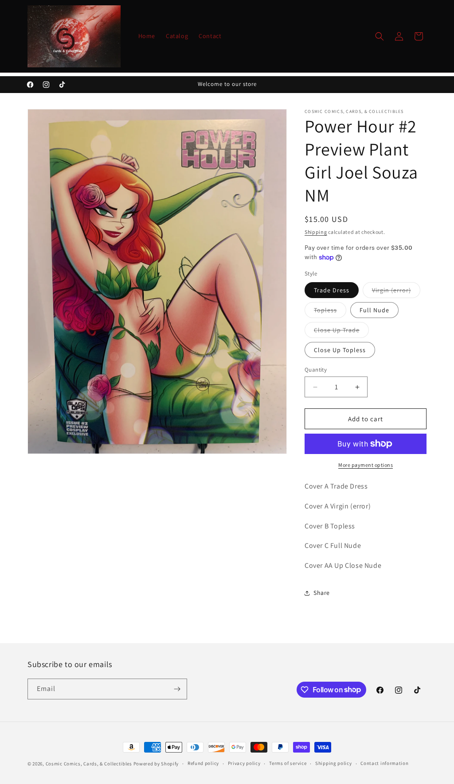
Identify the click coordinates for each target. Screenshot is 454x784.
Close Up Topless (340, 350)
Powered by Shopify (156, 764)
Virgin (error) (396, 292)
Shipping (316, 232)
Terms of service (287, 763)
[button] (379, 36)
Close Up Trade (341, 332)
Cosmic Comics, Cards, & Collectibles (89, 764)
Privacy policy (244, 763)
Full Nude (374, 310)
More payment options (365, 465)
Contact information (384, 763)
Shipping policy (333, 763)
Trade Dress (331, 290)
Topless (330, 312)
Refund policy (203, 763)
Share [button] (321, 593)
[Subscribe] (177, 689)
